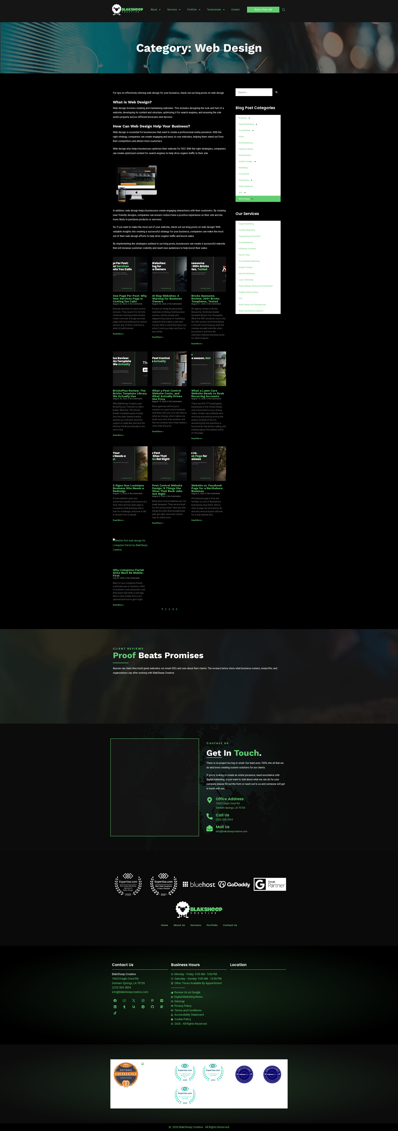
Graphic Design (245, 161)
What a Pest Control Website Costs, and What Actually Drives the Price (167, 395)
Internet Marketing (247, 273)
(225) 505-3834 (121, 987)
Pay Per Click (244, 255)
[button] (283, 10)
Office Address (230, 798)
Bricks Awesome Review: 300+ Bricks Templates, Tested (205, 298)
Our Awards (244, 174)
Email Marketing (246, 143)
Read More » (118, 334)
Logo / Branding (246, 280)
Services (172, 9)
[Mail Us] (209, 828)
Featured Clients (246, 149)
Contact (235, 9)
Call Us (222, 815)
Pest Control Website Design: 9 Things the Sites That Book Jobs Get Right (167, 489)
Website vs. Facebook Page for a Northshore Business (207, 488)
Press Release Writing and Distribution (256, 286)
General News (245, 155)
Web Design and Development (252, 304)
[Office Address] (209, 800)
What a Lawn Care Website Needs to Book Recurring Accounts (207, 393)
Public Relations (246, 186)
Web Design (244, 199)
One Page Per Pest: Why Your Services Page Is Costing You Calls (130, 298)
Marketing (243, 167)
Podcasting (244, 180)
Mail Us (222, 826)
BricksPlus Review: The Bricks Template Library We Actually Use (130, 393)
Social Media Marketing (249, 261)
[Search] (276, 92)
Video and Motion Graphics (251, 311)
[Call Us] (209, 816)
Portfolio (192, 9)
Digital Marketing (246, 124)
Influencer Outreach (247, 248)
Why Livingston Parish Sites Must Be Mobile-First (128, 572)
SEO (240, 192)
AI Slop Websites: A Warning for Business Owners (167, 298)
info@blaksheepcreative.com (130, 992)
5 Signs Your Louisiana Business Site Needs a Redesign (128, 488)
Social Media (244, 130)
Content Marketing (247, 230)
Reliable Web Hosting (248, 292)
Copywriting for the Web (249, 236)
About (154, 9)
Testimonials (214, 9)
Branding (243, 118)
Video (241, 136)
